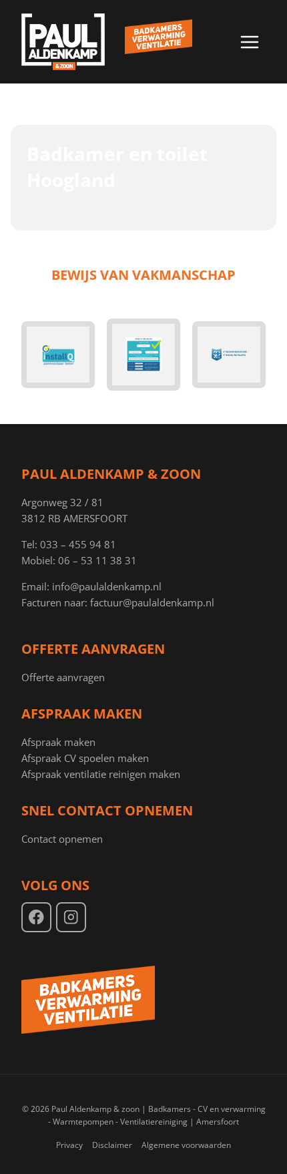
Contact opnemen (62, 838)
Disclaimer (112, 1145)
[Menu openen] (249, 41)
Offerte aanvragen (63, 677)
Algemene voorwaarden (186, 1145)
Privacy (69, 1145)
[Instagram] (71, 917)
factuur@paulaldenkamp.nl (152, 602)
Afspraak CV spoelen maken (85, 758)
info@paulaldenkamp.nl (107, 586)
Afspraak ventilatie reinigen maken (100, 774)
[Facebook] (36, 917)
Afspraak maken (58, 742)
